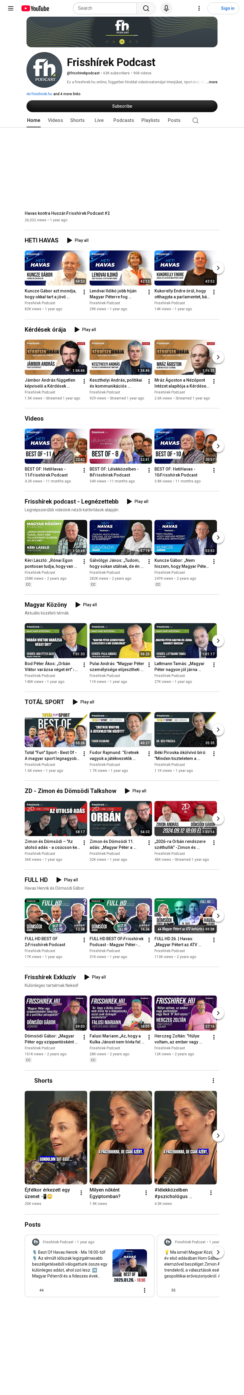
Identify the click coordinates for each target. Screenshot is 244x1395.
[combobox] (106, 8)
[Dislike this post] (50, 1290)
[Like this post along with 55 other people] (166, 1290)
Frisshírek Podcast (40, 303)
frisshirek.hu (41, 94)
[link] (89, 1268)
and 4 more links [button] (67, 94)
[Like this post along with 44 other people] (34, 1290)
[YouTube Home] (35, 8)
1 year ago (85, 1242)
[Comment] (133, 1290)
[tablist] (122, 120)
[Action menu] (145, 1290)
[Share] (118, 1290)
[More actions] (84, 292)
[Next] (218, 268)
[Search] (146, 8)
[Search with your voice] (166, 8)
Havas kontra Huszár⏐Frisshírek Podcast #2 (67, 213)
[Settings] (199, 8)
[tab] (33, 120)
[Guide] (10, 8)
